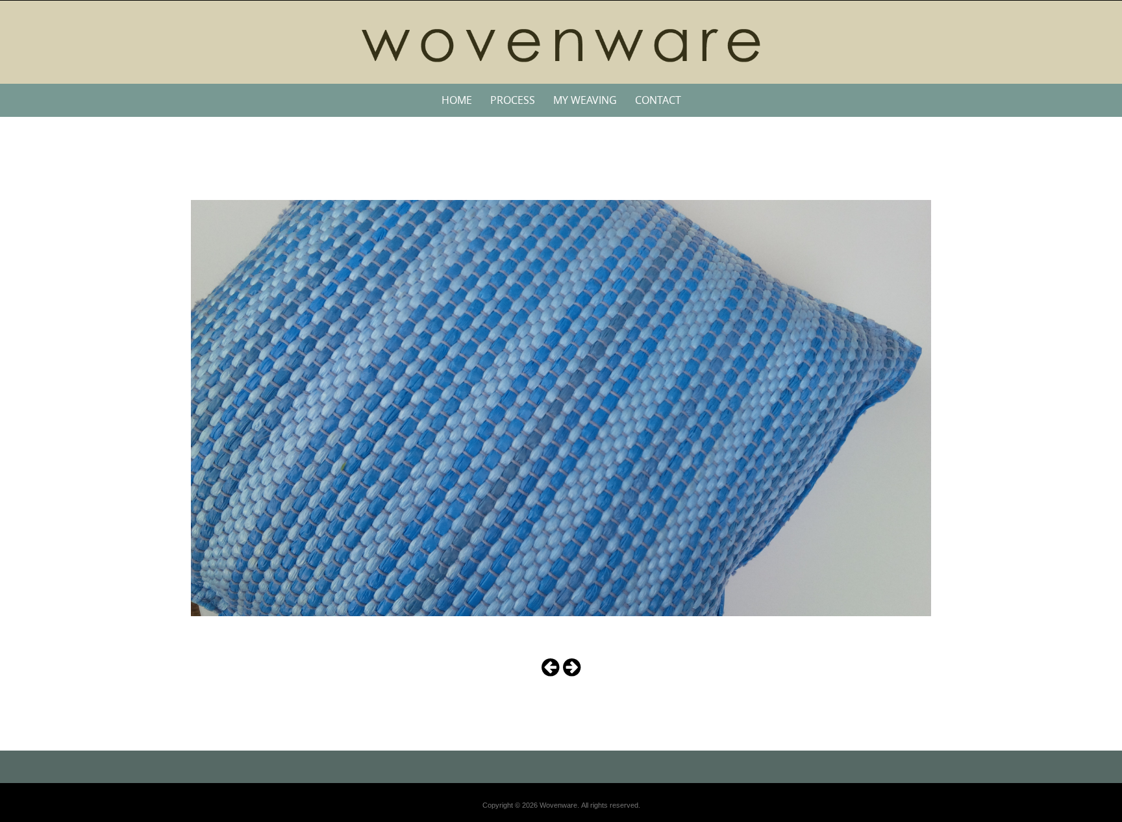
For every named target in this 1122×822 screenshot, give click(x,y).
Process (512, 100)
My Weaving (585, 100)
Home (457, 100)
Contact (658, 100)
